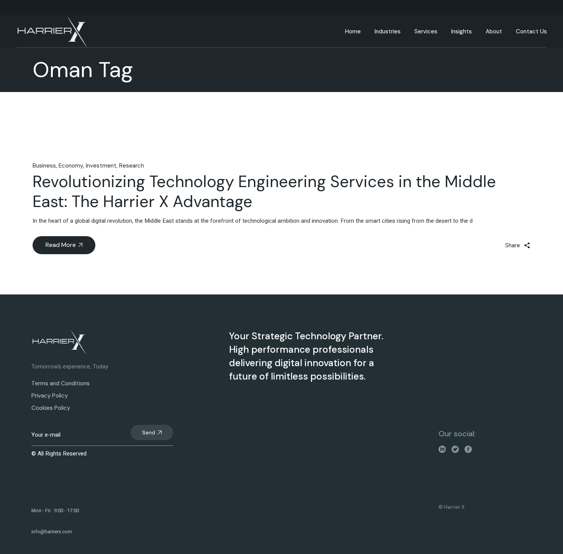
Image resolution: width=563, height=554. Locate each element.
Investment (101, 165)
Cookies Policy (50, 408)
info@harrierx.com (51, 531)
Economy (71, 165)
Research (131, 165)
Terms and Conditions (60, 383)
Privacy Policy (49, 395)
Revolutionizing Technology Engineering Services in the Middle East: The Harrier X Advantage (264, 191)
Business (44, 165)
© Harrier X (452, 507)
